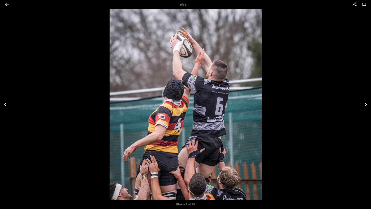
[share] (354, 4)
